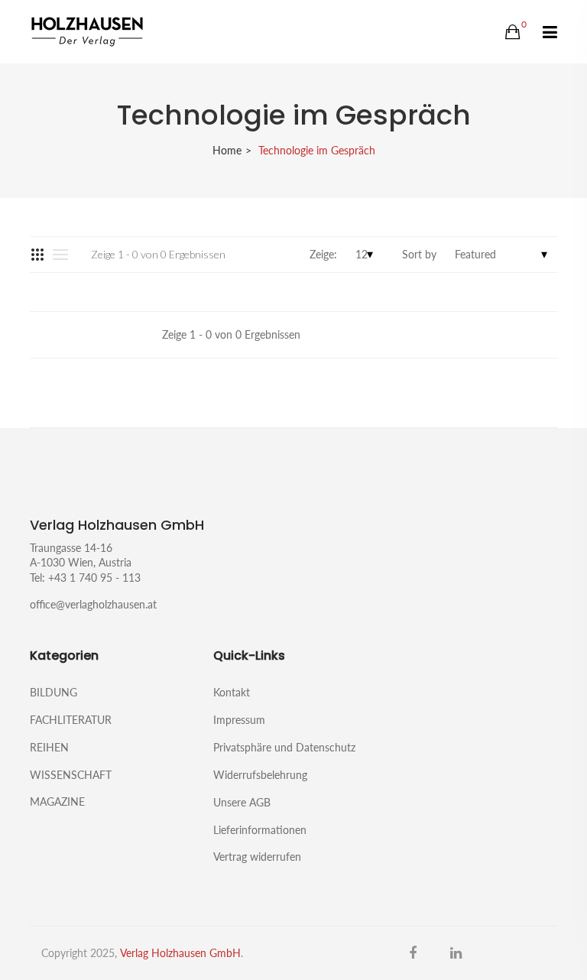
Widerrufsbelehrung (260, 774)
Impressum (239, 719)
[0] (512, 32)
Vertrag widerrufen (257, 856)
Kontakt (231, 692)
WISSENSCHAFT (71, 774)
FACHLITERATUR (71, 719)
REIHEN (49, 747)
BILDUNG (53, 692)
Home (227, 150)
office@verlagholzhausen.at (93, 604)
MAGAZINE (57, 801)
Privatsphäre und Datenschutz (284, 747)
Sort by (419, 254)
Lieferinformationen (259, 829)
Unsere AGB (242, 802)
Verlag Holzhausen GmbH (180, 952)
